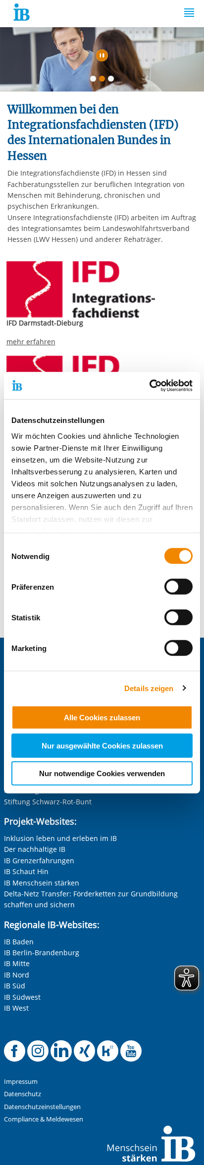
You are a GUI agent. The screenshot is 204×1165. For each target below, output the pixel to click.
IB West (16, 1008)
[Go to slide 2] (104, 81)
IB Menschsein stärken (41, 882)
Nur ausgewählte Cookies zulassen (102, 745)
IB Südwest (22, 997)
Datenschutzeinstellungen (42, 1107)
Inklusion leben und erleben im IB (60, 838)
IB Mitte (17, 963)
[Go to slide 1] (95, 81)
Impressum (21, 1081)
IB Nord (16, 974)
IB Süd (14, 985)
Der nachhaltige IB (34, 849)
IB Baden (19, 941)
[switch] (178, 587)
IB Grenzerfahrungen (39, 860)
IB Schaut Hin (26, 871)
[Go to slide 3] (113, 81)
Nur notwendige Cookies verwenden (102, 773)
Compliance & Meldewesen (43, 1119)
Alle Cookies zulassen (102, 717)
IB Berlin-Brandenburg (41, 952)
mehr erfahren (30, 341)
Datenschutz (22, 1094)
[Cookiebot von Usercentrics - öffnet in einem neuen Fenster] (149, 385)
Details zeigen (148, 688)
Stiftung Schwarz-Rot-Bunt (48, 801)
